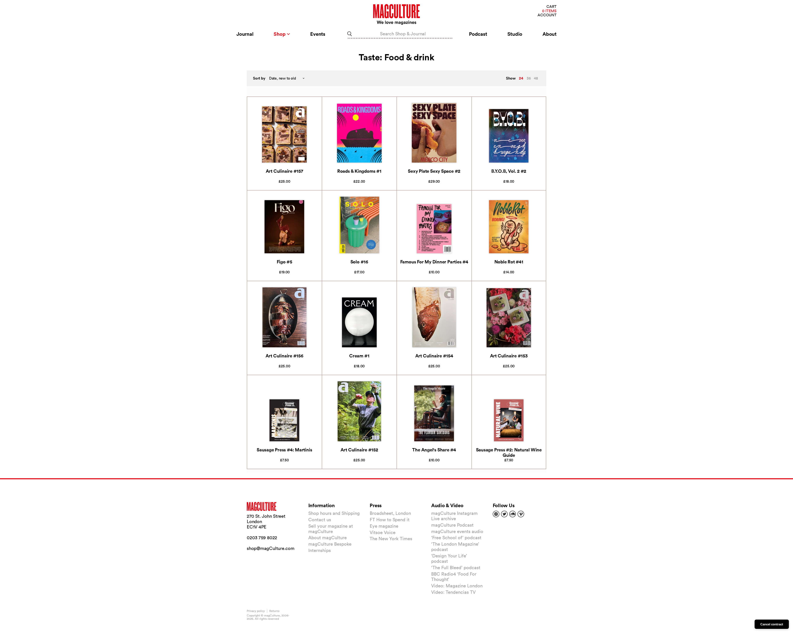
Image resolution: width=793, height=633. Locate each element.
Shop (280, 34)
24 (521, 78)
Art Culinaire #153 (509, 356)
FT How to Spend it (390, 519)
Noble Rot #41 (508, 262)
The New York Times (391, 538)
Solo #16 (359, 262)
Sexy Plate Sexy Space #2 (434, 171)
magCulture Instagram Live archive (454, 515)
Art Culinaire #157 (284, 171)
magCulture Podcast (452, 525)
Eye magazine (384, 526)
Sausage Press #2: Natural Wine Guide (509, 452)
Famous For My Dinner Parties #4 (434, 262)
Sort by (259, 78)
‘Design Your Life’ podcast (449, 558)
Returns (274, 611)
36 (529, 78)
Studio (514, 34)
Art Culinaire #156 (284, 356)
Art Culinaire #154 (434, 356)
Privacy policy (256, 611)
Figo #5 (284, 262)
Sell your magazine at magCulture (330, 528)
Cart (551, 7)
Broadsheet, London (390, 513)
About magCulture (327, 537)
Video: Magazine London (457, 585)
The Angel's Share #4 (434, 450)
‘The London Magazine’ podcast (455, 546)
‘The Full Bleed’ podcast (455, 567)
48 (536, 78)
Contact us (319, 519)
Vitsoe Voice (382, 532)
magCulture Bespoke (329, 544)
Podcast (478, 34)
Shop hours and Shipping (334, 513)
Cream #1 (359, 356)
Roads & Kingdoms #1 (359, 171)
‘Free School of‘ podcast (456, 537)
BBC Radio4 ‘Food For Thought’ (453, 576)
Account (547, 15)
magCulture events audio (457, 531)
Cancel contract (771, 624)
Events (317, 34)
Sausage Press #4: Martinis (284, 450)
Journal (244, 34)
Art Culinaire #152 (359, 450)
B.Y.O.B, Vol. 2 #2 (508, 171)
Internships (319, 550)
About (550, 34)
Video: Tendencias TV (453, 592)
